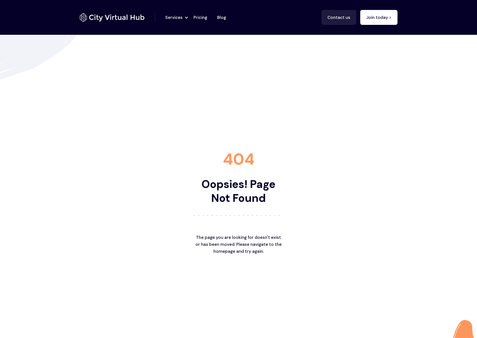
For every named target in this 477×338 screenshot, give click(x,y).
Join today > (379, 17)
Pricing (200, 17)
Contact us (338, 17)
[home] (117, 17)
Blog (221, 17)
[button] (175, 17)
